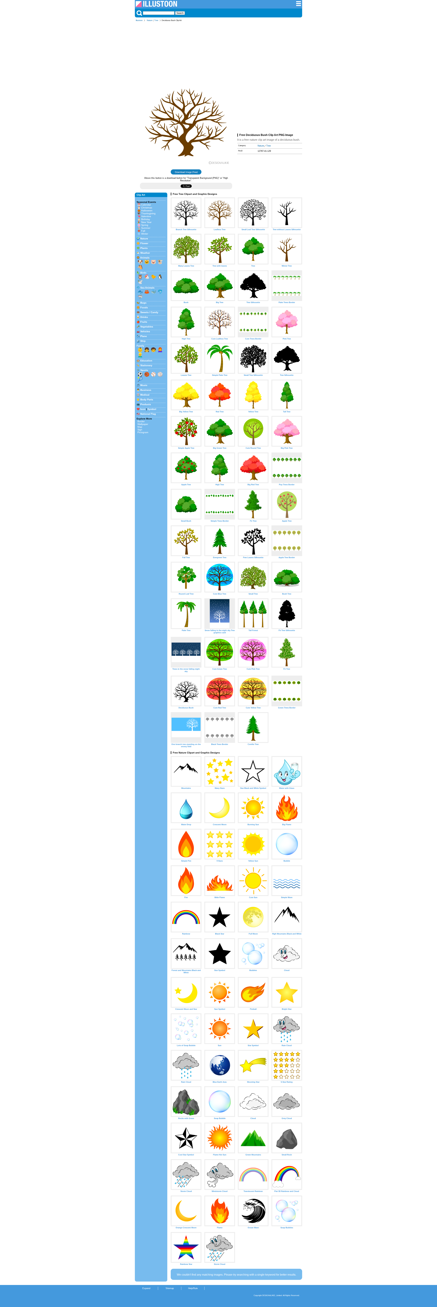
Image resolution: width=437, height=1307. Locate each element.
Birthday (145, 219)
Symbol (151, 409)
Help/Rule (193, 1288)
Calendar (146, 204)
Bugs (143, 302)
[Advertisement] (218, 49)
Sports (144, 370)
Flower (144, 243)
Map (139, 426)
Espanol (146, 1288)
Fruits (143, 321)
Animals (145, 257)
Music (143, 385)
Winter (144, 233)
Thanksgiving (148, 213)
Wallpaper (142, 424)
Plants (144, 248)
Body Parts (146, 399)
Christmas (146, 207)
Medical (144, 394)
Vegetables (146, 326)
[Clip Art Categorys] (298, 5)
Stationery (146, 365)
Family (140, 345)
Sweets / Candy (149, 312)
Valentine (146, 216)
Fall (143, 230)
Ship (143, 341)
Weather (145, 252)
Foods (144, 307)
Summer (145, 228)
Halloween (146, 210)
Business (145, 390)
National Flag (148, 414)
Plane (143, 336)
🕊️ (140, 281)
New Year (146, 222)
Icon (142, 409)
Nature (149, 20)
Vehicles (145, 331)
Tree (156, 20)
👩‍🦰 (160, 349)
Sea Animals (147, 287)
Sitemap (170, 1288)
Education (146, 360)
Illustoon (139, 20)
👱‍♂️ (140, 354)
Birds (143, 272)
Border (141, 421)
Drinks (144, 317)
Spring (144, 225)
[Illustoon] (156, 6)
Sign (139, 429)
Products (145, 404)
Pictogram (142, 432)
